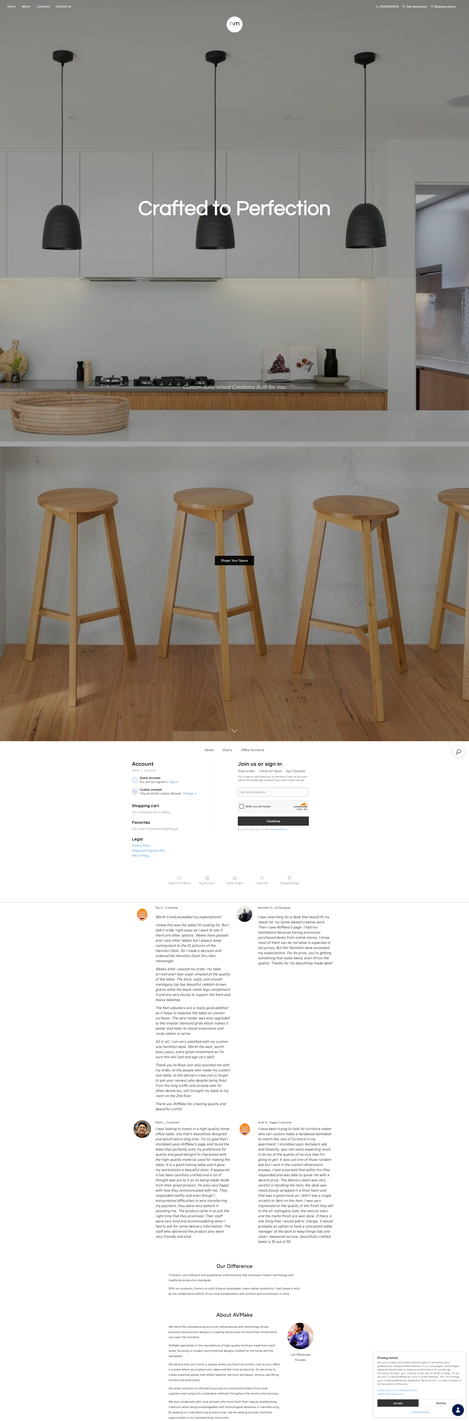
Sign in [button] (174, 782)
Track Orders (234, 883)
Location (43, 6)
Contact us (63, 6)
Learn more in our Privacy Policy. (397, 1390)
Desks (209, 750)
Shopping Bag (289, 883)
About (26, 6)
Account (150, 770)
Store (11, 6)
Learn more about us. (390, 1394)
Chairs (227, 750)
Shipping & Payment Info (148, 850)
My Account (207, 883)
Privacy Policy (141, 845)
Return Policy (140, 855)
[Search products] (458, 752)
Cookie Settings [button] (419, 1412)
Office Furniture (252, 750)
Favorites (262, 883)
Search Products (179, 883)
